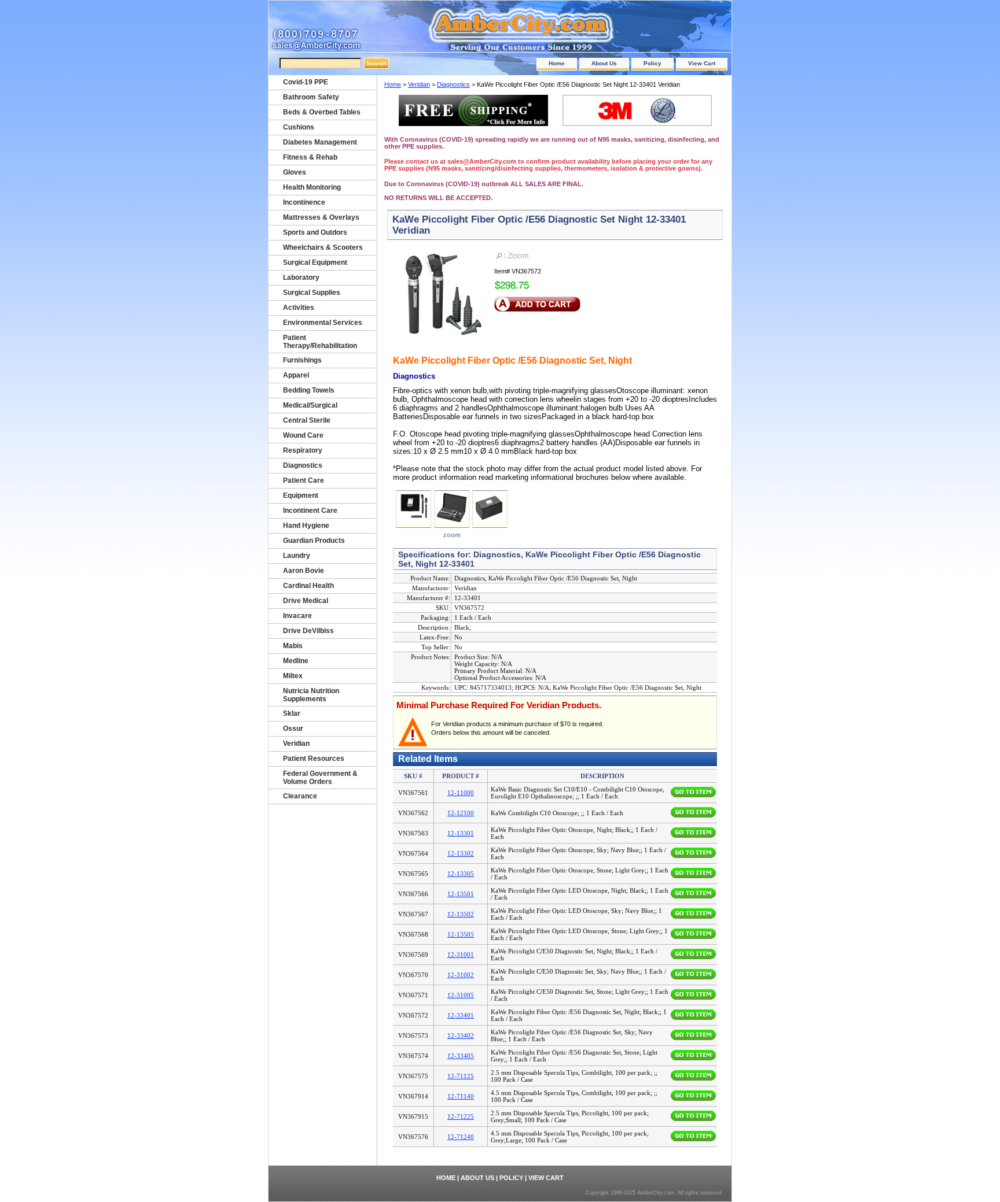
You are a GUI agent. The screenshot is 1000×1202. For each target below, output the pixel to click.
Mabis (293, 646)
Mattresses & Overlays (321, 217)
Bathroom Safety (311, 97)
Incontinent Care (310, 510)
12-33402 (460, 1035)
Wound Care (303, 435)
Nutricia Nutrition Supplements (311, 695)
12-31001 (460, 954)
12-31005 (460, 995)
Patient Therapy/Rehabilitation (320, 342)
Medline (295, 661)
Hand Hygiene (306, 526)
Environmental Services (322, 323)
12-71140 (460, 1096)
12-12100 (460, 812)
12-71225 (460, 1116)
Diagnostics (453, 84)
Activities (298, 308)
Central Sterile (306, 420)
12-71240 (460, 1136)
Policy (652, 63)
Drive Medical (305, 601)
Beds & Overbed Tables (322, 112)
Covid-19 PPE (305, 82)
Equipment (300, 495)
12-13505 (460, 934)
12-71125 (460, 1075)
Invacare (297, 616)
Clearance (300, 796)
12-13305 (460, 873)
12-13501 (460, 893)
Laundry (296, 556)
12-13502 (460, 914)
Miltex (293, 676)
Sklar (291, 713)
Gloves (294, 172)
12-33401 (460, 1015)
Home (557, 63)
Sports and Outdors (315, 232)
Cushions (298, 127)
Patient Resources (313, 759)
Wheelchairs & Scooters (323, 247)
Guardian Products (314, 541)
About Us (604, 63)
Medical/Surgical (310, 405)
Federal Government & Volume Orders (320, 778)
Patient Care (303, 480)
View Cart (701, 63)
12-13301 (460, 833)
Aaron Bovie (303, 571)
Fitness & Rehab (310, 157)
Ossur (293, 728)
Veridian (419, 84)
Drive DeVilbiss (308, 631)
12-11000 (460, 792)
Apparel (296, 375)
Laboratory (301, 277)
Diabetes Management (320, 142)
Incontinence (304, 202)
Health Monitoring (312, 187)
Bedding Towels (308, 390)
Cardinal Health (308, 586)
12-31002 (460, 974)
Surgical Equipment (315, 262)
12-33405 (460, 1055)
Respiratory (302, 450)
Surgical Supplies (311, 293)
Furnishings (302, 360)
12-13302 (460, 853)
